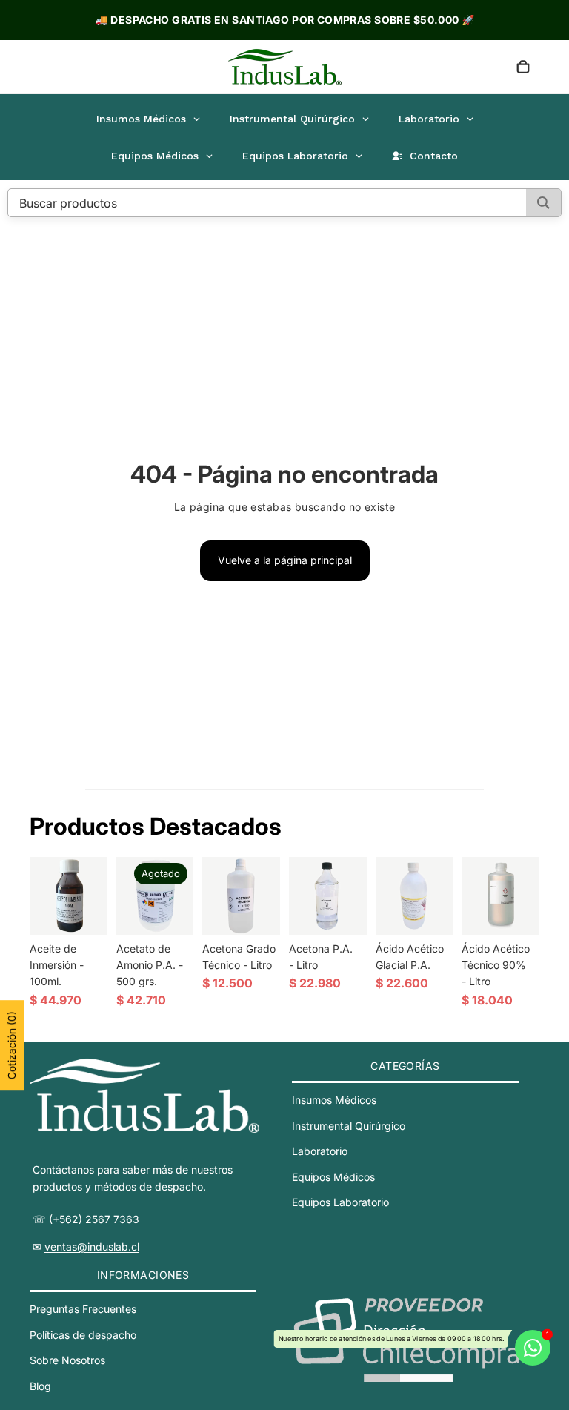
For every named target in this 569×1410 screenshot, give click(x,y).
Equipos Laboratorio (340, 1202)
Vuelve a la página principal (285, 560)
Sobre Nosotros (67, 1360)
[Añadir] (84, 911)
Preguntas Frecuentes (83, 1309)
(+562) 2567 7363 (94, 1219)
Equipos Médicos (333, 1177)
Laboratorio (319, 1151)
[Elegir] (430, 911)
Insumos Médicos (334, 1099)
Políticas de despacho (83, 1334)
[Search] (543, 202)
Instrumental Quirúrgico (348, 1125)
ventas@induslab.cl (91, 1246)
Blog (40, 1386)
